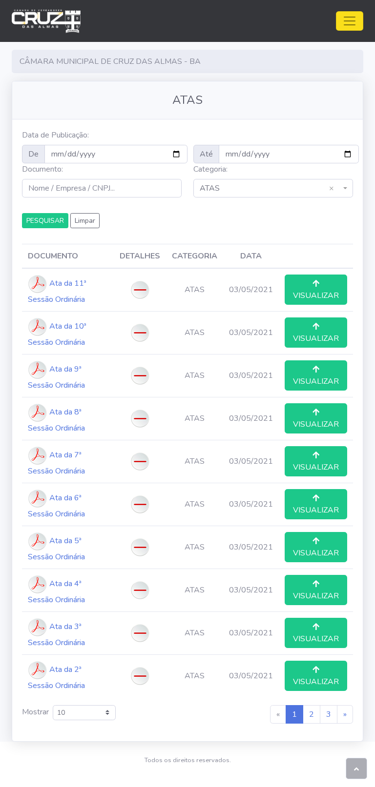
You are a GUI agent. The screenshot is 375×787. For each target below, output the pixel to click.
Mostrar (37, 712)
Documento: (42, 169)
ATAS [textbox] (267, 188)
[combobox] (273, 188)
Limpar (85, 220)
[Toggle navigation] (349, 21)
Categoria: (210, 169)
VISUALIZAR (316, 295)
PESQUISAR (45, 220)
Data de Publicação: (55, 135)
